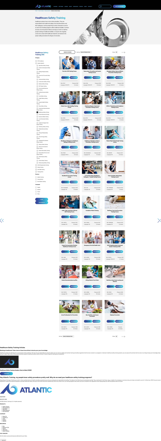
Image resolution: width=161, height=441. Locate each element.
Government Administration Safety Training (43, 109)
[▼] (74, 336)
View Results (42, 202)
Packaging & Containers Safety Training (42, 141)
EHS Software (6, 411)
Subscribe (4, 440)
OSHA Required (6, 410)
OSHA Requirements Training (43, 165)
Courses (55, 6)
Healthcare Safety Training (55, 10)
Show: (113, 52)
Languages (37, 184)
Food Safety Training (43, 96)
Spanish (38, 189)
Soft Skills (5, 409)
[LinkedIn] (1, 438)
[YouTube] (6, 438)
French (38, 191)
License (66, 6)
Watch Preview (74, 77)
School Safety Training (43, 160)
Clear (41, 199)
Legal (4, 418)
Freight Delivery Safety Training (42, 99)
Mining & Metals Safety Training (42, 133)
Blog (4, 426)
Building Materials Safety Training (42, 72)
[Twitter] (4, 438)
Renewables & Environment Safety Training (43, 153)
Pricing (4, 428)
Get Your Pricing (119, 6)
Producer (37, 174)
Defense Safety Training (43, 83)
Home (36, 10)
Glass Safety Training (43, 106)
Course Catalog (40, 10)
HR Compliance (40, 61)
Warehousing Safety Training (44, 162)
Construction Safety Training (44, 81)
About (70, 6)
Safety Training (40, 167)
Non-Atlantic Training (41, 181)
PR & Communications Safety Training (42, 147)
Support (4, 419)
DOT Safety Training (43, 86)
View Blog (6, 373)
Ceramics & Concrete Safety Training (43, 76)
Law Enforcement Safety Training (42, 119)
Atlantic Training (40, 177)
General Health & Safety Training (42, 103)
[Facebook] (3, 438)
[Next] (124, 53)
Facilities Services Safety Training (42, 93)
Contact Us (5, 417)
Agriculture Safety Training (44, 65)
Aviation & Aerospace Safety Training (43, 68)
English (38, 187)
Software (61, 6)
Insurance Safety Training (43, 116)
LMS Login (5, 429)
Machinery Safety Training (44, 126)
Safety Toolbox (6, 431)
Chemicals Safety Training (44, 79)
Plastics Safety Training (43, 144)
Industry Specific (47, 10)
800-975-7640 (3, 399)
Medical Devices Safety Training (42, 129)
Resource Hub (6, 427)
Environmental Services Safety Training (42, 89)
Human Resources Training (44, 114)
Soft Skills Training (40, 169)
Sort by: (78, 52)
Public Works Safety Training (44, 150)
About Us (5, 416)
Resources (75, 6)
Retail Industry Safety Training (42, 157)
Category (37, 57)
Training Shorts (40, 171)
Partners (4, 421)
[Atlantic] (43, 6)
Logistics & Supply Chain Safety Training (42, 123)
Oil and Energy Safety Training (42, 137)
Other (38, 193)
